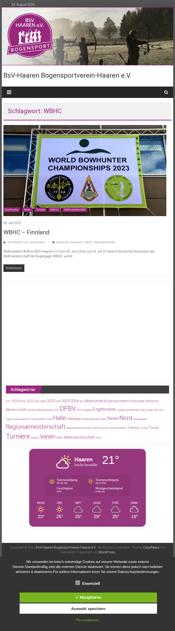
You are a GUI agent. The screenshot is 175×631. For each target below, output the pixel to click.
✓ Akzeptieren (88, 597)
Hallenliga (74, 419)
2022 (29, 401)
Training (133, 427)
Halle (59, 417)
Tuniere (40, 209)
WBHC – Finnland (26, 232)
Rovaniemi (76, 242)
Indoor (103, 419)
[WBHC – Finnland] (84, 170)
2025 (66, 401)
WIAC (99, 437)
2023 (51, 401)
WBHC (54, 209)
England (87, 410)
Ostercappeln (140, 419)
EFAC (79, 410)
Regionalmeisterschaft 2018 (81, 428)
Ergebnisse (104, 409)
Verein (47, 436)
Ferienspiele (38, 419)
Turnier (154, 427)
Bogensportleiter (116, 401)
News (27, 209)
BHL (82, 401)
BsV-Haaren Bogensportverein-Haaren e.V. (67, 75)
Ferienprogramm (21, 419)
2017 (8, 401)
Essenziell (91, 583)
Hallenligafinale (90, 419)
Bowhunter (11, 209)
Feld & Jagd (146, 410)
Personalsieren (87, 620)
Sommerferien (118, 428)
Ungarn (35, 437)
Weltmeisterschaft (74, 209)
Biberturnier (94, 401)
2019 (23, 401)
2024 (58, 401)
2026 (75, 401)
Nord (125, 417)
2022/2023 (40, 401)
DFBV (68, 408)
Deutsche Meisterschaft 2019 (42, 410)
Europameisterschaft (127, 410)
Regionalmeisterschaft (35, 426)
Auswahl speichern (88, 609)
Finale (48, 419)
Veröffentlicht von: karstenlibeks (26, 242)
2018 (15, 401)
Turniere (18, 436)
